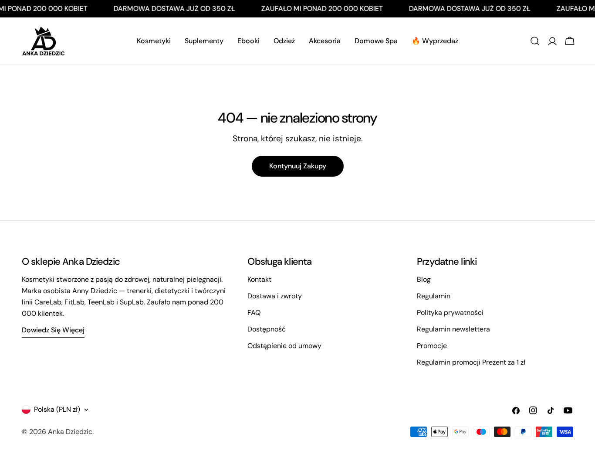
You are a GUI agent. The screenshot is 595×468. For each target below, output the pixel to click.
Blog (424, 279)
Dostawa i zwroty (274, 296)
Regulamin (433, 296)
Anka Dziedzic (70, 431)
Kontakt (259, 279)
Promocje (432, 345)
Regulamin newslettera (453, 329)
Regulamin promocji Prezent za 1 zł (471, 362)
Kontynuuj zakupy (297, 166)
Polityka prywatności (450, 312)
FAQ (253, 312)
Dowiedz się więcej (53, 330)
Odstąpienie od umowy (284, 345)
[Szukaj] (535, 41)
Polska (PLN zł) (57, 409)
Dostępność (266, 329)
